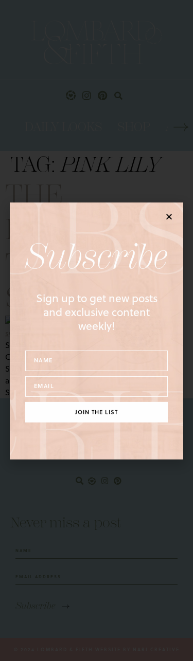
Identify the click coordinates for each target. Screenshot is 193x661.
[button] (169, 216)
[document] (96, 330)
